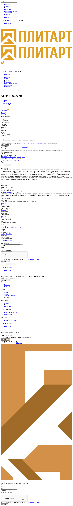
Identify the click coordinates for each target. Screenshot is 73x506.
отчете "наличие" (28, 143)
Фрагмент (4, 110)
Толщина (3, 135)
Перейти (3, 203)
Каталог (6, 102)
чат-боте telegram (39, 143)
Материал (7, 6)
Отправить (4, 261)
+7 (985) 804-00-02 (6, 234)
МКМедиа (19, 343)
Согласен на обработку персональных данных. (17, 337)
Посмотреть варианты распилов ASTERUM (14, 148)
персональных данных (32, 259)
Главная (6, 100)
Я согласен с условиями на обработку (20, 259)
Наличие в (7, 23)
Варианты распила (10, 320)
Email (2, 247)
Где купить (7, 9)
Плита (3, 113)
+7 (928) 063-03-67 (6, 240)
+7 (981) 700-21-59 (6, 20)
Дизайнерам (8, 12)
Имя (2, 243)
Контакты (7, 14)
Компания (7, 4)
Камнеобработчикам (10, 11)
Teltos (6, 294)
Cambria (6, 292)
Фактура (3, 137)
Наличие (7, 17)
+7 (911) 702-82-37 (17, 227)
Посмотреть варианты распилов (11, 192)
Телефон (3, 245)
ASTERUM (7, 103)
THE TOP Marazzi (9, 295)
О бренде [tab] (7, 165)
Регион (3, 249)
